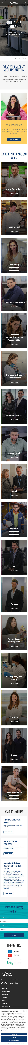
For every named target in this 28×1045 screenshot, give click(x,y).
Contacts (5, 1003)
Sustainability (6, 991)
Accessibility (6, 1006)
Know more (8, 893)
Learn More (14, 193)
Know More (14, 139)
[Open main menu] (2, 3)
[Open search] (25, 3)
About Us (4, 988)
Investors (5, 994)
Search (14, 935)
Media (3, 1000)
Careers (4, 997)
